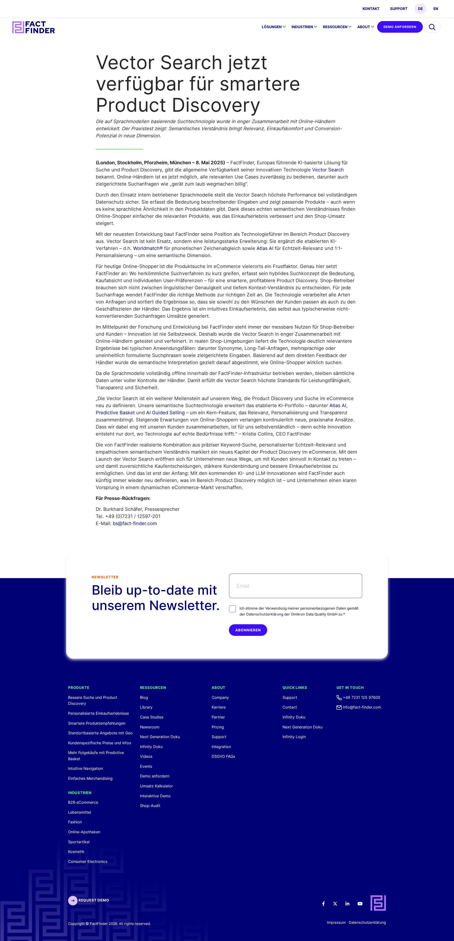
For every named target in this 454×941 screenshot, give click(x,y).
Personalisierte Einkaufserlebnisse (98, 713)
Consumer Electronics (87, 861)
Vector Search (328, 170)
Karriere (219, 707)
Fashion (75, 822)
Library (146, 707)
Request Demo (93, 900)
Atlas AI (265, 248)
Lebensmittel (79, 812)
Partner (218, 717)
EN (435, 8)
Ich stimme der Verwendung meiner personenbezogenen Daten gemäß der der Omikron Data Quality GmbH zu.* (299, 611)
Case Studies (151, 717)
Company (220, 697)
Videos (146, 756)
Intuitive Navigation (85, 768)
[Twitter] (338, 903)
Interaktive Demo (155, 796)
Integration (221, 746)
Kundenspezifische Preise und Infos (99, 742)
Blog (144, 697)
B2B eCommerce (83, 802)
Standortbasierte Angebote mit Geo (100, 733)
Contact (290, 707)
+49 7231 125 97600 (361, 697)
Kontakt (371, 8)
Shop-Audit (150, 805)
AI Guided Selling (165, 412)
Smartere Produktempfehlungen (96, 723)
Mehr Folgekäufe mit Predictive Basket (96, 755)
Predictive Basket (115, 412)
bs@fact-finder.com (135, 523)
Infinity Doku (151, 746)
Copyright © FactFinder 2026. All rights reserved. (109, 923)
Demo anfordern (400, 27)
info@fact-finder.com (361, 707)
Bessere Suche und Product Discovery (92, 700)
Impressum (336, 922)
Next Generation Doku (160, 736)
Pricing (218, 727)
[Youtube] (363, 903)
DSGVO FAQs (223, 756)
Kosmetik (76, 851)
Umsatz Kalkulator (156, 786)
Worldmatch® (148, 248)
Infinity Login (294, 736)
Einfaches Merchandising (90, 778)
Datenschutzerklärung (264, 614)
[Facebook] (326, 903)
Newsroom (149, 727)
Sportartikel (79, 841)
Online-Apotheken (84, 832)
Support (398, 8)
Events (146, 766)
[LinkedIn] (350, 903)
